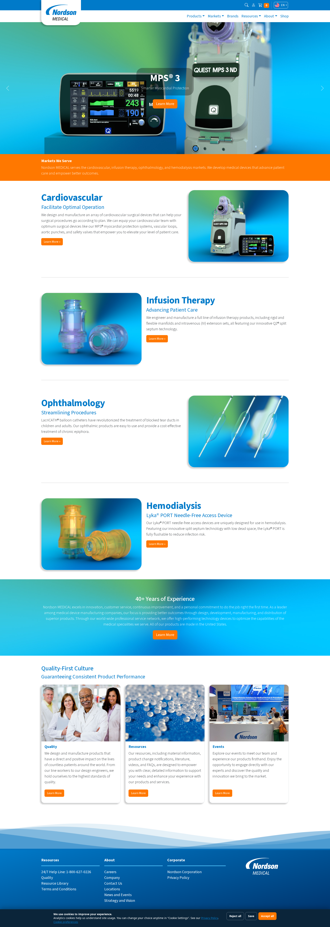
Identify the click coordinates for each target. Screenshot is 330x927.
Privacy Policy (178, 877)
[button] (246, 5)
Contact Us (113, 883)
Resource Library (54, 883)
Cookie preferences (65, 922)
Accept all (267, 916)
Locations (112, 889)
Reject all (235, 916)
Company (112, 877)
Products (194, 16)
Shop (284, 16)
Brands (232, 16)
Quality (47, 877)
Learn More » (52, 242)
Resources (249, 16)
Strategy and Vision (119, 900)
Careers (110, 872)
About (269, 16)
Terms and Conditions (58, 889)
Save (251, 916)
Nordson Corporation (184, 872)
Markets (214, 16)
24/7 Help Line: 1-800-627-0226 (66, 872)
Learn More (165, 104)
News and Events (118, 895)
